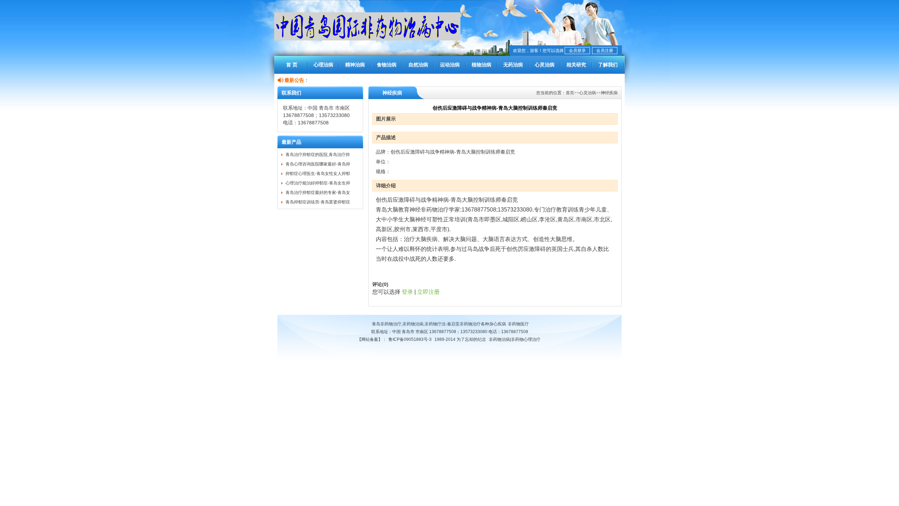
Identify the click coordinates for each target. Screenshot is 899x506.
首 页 (291, 64)
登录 (407, 292)
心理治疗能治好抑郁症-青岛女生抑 (318, 183)
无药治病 (513, 64)
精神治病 (355, 64)
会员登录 (577, 50)
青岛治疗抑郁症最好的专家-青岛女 (318, 192)
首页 (570, 92)
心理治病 (323, 64)
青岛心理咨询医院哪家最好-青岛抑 (318, 164)
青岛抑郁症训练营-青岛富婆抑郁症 (318, 202)
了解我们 (608, 64)
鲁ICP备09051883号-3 (410, 339)
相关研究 (576, 64)
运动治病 (450, 64)
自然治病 (418, 64)
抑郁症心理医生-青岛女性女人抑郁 (318, 173)
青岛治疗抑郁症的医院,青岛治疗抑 (318, 154)
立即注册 (428, 292)
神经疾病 (609, 92)
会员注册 (604, 50)
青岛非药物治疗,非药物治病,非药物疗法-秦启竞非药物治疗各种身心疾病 (439, 324)
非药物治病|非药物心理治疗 (514, 339)
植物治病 (481, 64)
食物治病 (386, 64)
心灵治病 (545, 64)
